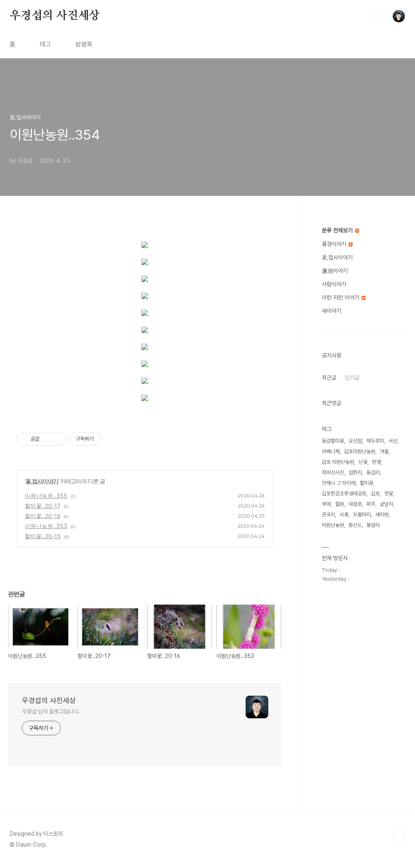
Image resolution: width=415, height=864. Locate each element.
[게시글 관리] (57, 439)
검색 (380, 16)
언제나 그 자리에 (338, 483)
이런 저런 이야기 (341, 297)
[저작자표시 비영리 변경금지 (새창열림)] (112, 439)
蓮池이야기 (335, 270)
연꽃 (388, 493)
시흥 (344, 515)
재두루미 (375, 441)
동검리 (373, 472)
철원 (339, 504)
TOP (398, 836)
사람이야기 (334, 284)
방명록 (83, 44)
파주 (370, 504)
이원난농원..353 (46, 525)
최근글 (329, 377)
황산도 (355, 525)
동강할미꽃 (333, 441)
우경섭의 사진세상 (55, 15)
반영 (376, 462)
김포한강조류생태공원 (344, 493)
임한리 (355, 472)
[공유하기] (47, 439)
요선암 (355, 441)
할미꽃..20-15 (43, 536)
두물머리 (362, 515)
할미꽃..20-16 (42, 515)
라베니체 (331, 451)
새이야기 (331, 311)
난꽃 (363, 462)
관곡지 (328, 515)
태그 (45, 44)
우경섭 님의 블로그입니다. (51, 711)
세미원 (382, 515)
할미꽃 (366, 483)
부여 (326, 504)
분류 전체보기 (338, 230)
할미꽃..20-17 (42, 505)
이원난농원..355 (46, 495)
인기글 (352, 377)
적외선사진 (333, 472)
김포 (375, 493)
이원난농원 (333, 525)
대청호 (355, 504)
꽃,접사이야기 (42, 481)
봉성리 (373, 525)
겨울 (384, 451)
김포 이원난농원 (338, 462)
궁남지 (386, 504)
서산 (393, 441)
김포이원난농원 (359, 451)
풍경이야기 (335, 244)
